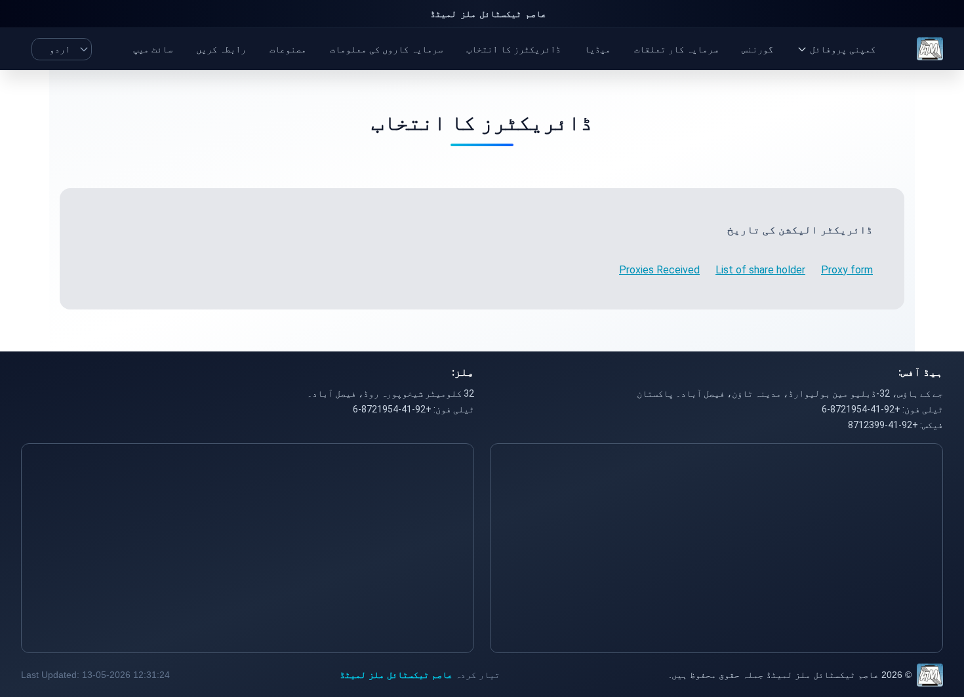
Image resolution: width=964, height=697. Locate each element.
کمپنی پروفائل (842, 49)
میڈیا (597, 49)
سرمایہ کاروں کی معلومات (386, 49)
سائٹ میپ (152, 49)
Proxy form (847, 270)
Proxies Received (659, 270)
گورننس (757, 49)
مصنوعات (288, 49)
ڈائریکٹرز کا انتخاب (513, 49)
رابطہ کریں (221, 49)
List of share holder (760, 270)
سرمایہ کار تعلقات (676, 49)
